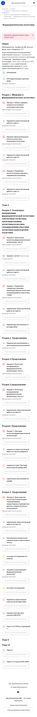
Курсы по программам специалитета (17, 14)
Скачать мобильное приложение (18, 710)
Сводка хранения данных (18, 705)
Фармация (7, 16)
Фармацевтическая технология (24, 16)
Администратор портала (19, 683)
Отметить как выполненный (15, 87)
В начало (5, 9)
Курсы (12, 9)
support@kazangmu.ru (20, 687)
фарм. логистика (10, 18)
